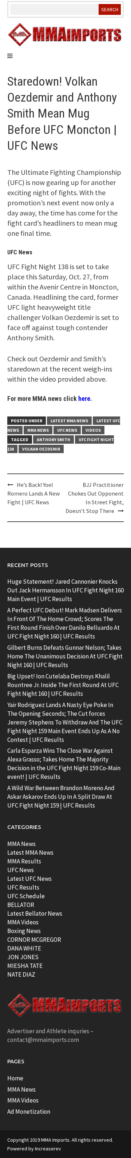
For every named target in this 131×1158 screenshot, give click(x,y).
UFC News (67, 430)
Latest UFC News (29, 879)
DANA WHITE (24, 948)
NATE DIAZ (21, 974)
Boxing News (24, 931)
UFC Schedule (26, 896)
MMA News (38, 430)
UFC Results (23, 887)
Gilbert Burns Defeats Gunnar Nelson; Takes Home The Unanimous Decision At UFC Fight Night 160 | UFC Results (65, 656)
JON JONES (23, 957)
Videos (93, 430)
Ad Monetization (28, 1112)
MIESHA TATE (25, 966)
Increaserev (48, 1148)
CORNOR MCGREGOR (34, 940)
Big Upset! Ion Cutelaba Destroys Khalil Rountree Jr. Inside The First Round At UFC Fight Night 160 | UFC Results (63, 685)
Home (15, 1078)
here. (85, 398)
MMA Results (24, 861)
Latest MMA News (69, 420)
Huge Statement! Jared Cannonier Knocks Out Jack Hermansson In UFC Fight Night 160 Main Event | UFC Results (65, 590)
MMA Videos (23, 922)
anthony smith (53, 439)
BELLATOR (20, 905)
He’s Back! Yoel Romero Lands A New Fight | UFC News (33, 493)
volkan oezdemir (41, 449)
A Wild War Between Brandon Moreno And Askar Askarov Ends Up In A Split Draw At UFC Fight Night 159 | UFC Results (61, 796)
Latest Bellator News (34, 913)
